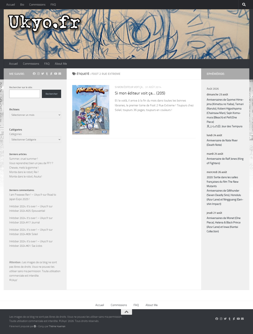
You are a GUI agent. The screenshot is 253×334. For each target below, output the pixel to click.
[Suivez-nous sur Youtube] (55, 73)
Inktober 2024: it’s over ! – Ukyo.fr (28, 206)
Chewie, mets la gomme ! (24, 167)
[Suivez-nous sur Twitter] (42, 73)
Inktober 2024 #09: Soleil (23, 234)
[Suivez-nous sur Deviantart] (51, 73)
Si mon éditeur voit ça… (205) (140, 93)
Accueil (10, 4)
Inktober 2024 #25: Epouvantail (27, 210)
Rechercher (52, 93)
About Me (61, 63)
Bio (22, 4)
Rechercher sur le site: (21, 87)
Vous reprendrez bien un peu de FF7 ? (31, 163)
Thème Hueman (57, 326)
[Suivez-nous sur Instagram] (38, 73)
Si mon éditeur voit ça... (129, 87)
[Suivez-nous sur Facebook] (34, 73)
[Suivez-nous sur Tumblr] (47, 73)
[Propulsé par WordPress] (35, 326)
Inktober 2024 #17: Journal (24, 222)
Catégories (15, 134)
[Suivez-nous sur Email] (59, 73)
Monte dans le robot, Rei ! (24, 172)
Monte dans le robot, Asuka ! (25, 176)
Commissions (37, 4)
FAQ (53, 4)
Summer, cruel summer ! (23, 158)
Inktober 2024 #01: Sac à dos (25, 245)
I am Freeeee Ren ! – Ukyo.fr (25, 194)
